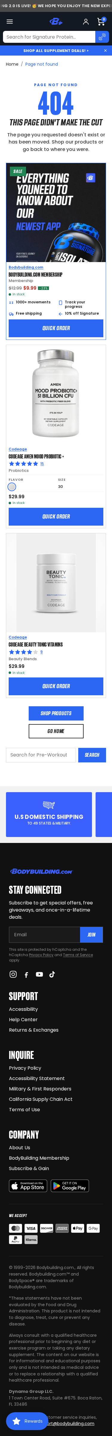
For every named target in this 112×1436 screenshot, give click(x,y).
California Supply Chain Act (41, 1099)
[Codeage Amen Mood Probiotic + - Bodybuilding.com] (56, 394)
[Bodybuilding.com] (56, 21)
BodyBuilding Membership (39, 1158)
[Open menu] (9, 21)
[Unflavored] (12, 487)
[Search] (102, 37)
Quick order (56, 328)
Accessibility (23, 1009)
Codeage (18, 449)
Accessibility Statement (37, 1078)
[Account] (86, 21)
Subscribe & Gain (29, 1168)
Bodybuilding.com (26, 267)
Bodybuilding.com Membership (35, 274)
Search (92, 755)
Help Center (23, 1019)
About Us (19, 1147)
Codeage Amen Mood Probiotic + (36, 456)
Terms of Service (78, 954)
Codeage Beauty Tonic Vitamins (36, 644)
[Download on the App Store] (28, 1186)
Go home (56, 731)
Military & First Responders (40, 1088)
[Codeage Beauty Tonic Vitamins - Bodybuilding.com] (56, 582)
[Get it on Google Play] (70, 1186)
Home (12, 64)
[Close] (105, 50)
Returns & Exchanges (34, 1030)
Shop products (56, 713)
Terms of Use (24, 1109)
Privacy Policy (41, 954)
